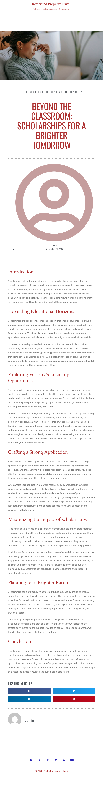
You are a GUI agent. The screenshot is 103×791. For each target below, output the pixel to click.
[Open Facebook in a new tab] (31, 760)
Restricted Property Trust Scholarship (54, 92)
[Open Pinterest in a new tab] (64, 760)
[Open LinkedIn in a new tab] (56, 760)
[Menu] (96, 6)
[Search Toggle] (7, 6)
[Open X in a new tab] (39, 760)
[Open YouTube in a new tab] (72, 760)
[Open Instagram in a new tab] (48, 760)
